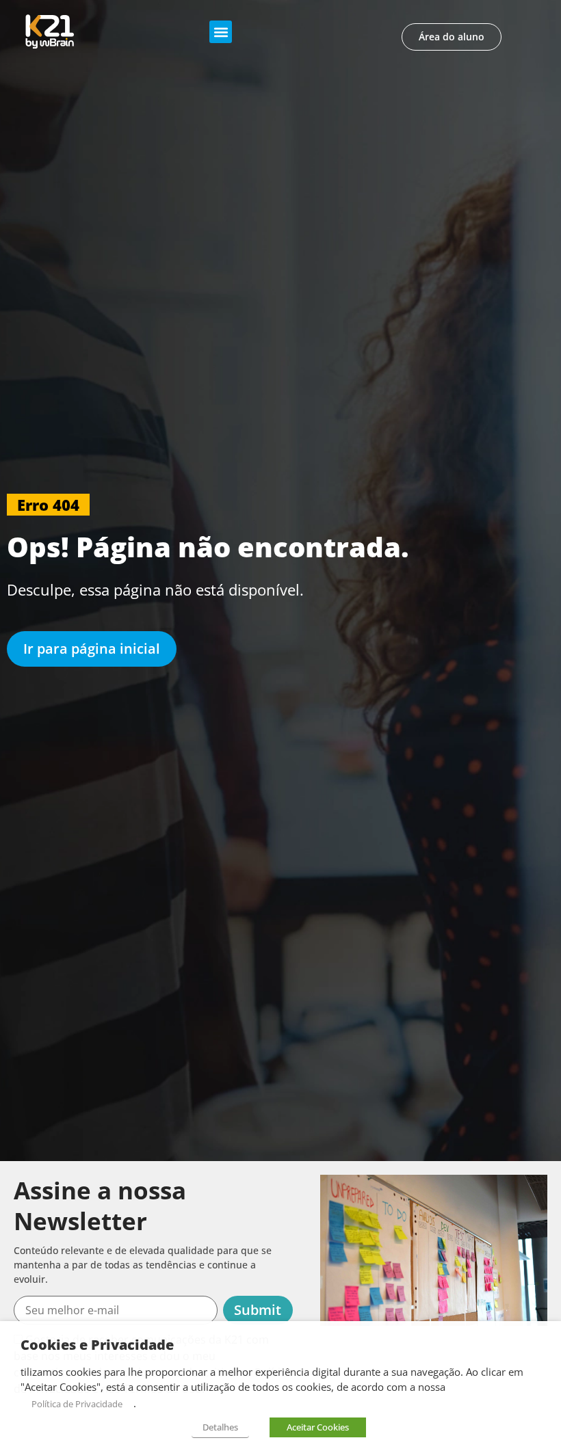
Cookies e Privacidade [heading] (97, 1345)
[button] (220, 32)
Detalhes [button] (220, 1427)
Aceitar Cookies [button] (318, 1427)
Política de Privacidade (76, 1404)
